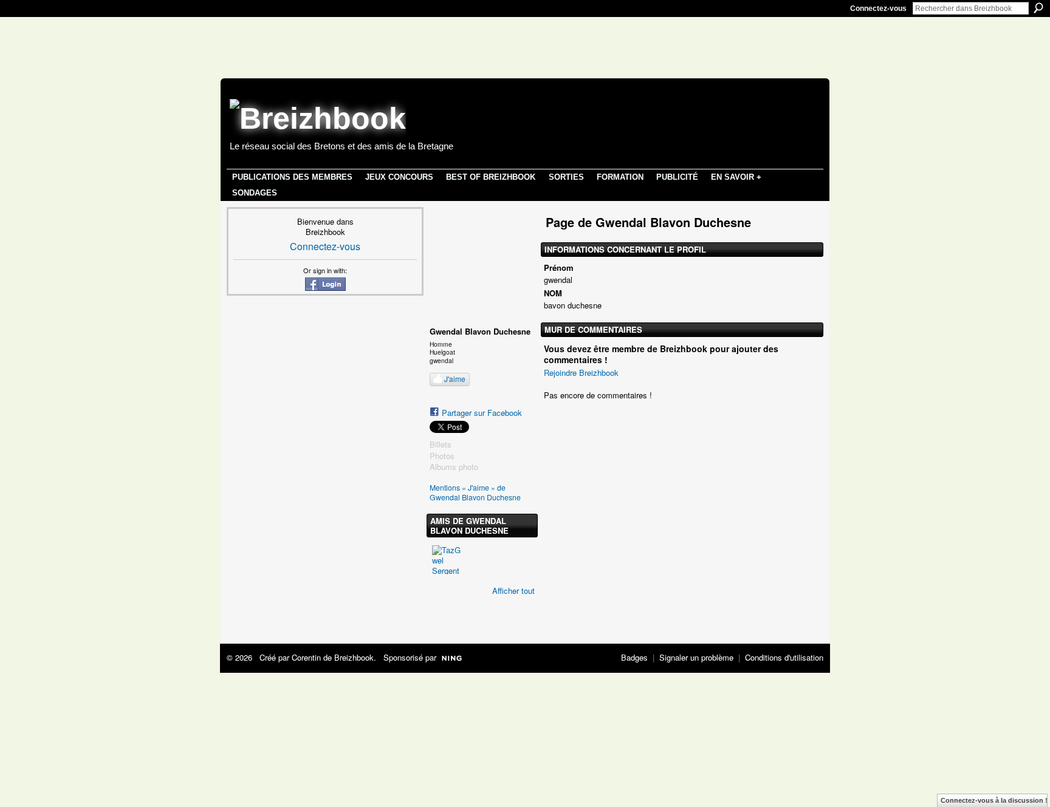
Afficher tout (513, 590)
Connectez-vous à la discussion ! (994, 800)
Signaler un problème (696, 657)
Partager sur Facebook (482, 412)
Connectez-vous (878, 8)
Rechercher (1038, 7)
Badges (634, 657)
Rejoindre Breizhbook (581, 372)
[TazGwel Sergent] (446, 559)
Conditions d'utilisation (784, 657)
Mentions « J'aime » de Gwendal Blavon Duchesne (475, 492)
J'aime (454, 378)
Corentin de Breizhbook (333, 657)
